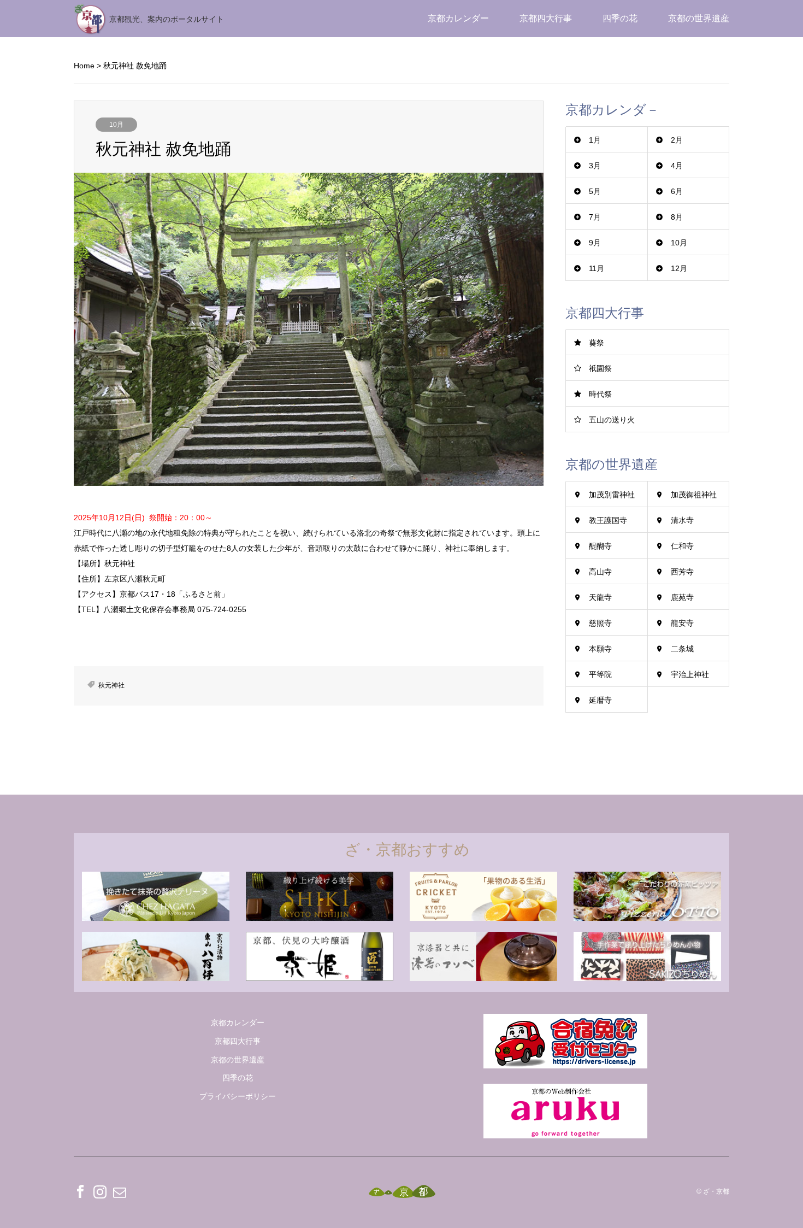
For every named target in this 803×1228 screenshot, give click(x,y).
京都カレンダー (458, 18)
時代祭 (600, 394)
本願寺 (600, 648)
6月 (677, 191)
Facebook (80, 1191)
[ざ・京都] (402, 1191)
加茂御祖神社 (694, 494)
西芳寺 (682, 571)
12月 (679, 268)
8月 (677, 217)
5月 (595, 191)
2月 (677, 140)
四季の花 (620, 18)
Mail (119, 1191)
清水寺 (682, 520)
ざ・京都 (716, 1192)
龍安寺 (682, 623)
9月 (595, 242)
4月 (677, 165)
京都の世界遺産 (698, 18)
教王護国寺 (608, 520)
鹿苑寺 (682, 597)
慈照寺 (600, 623)
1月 (595, 140)
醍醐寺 (600, 546)
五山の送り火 (612, 419)
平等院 (600, 674)
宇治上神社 (690, 674)
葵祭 (596, 342)
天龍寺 (600, 597)
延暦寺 (600, 700)
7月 (595, 217)
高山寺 (600, 571)
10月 (116, 124)
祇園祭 (600, 368)
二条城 (682, 648)
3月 (595, 165)
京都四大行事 (545, 18)
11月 (596, 268)
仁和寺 (682, 546)
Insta (100, 1191)
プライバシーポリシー (237, 1096)
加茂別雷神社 (612, 494)
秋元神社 (111, 685)
